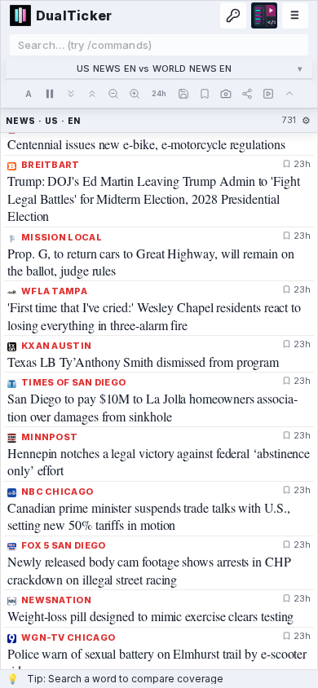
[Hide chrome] (289, 94)
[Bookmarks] (204, 94)
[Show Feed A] (28, 94)
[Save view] (183, 94)
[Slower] (71, 94)
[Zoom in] (134, 94)
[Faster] (92, 94)
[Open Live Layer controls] (268, 94)
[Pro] (233, 15)
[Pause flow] (49, 94)
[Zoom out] (113, 94)
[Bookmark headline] (286, 157)
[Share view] (247, 94)
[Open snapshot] (225, 94)
